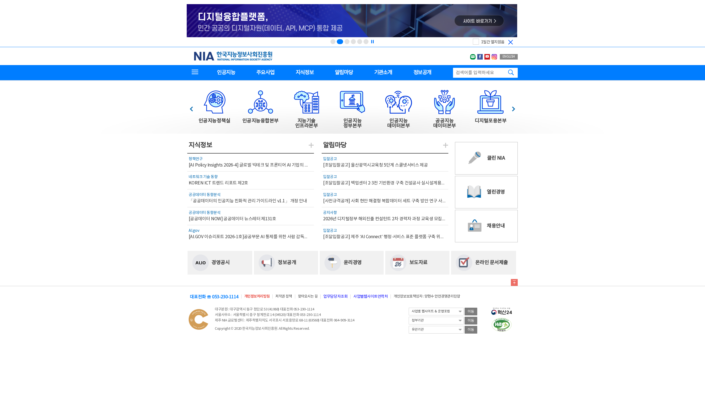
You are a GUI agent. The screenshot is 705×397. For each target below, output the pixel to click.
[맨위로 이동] (514, 283)
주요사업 (265, 72)
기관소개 (383, 72)
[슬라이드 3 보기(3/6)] (347, 41)
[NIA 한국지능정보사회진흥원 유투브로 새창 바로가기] (487, 57)
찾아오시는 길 (308, 296)
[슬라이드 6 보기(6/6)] (366, 41)
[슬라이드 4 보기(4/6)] (353, 41)
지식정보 (305, 72)
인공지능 (226, 72)
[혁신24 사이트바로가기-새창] (501, 309)
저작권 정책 (283, 296)
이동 (471, 312)
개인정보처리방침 (257, 296)
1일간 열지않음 (493, 42)
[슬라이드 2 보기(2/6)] (340, 41)
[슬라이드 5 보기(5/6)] (359, 41)
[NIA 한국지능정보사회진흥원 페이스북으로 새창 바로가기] (480, 57)
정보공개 (422, 72)
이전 (194, 107)
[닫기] (510, 42)
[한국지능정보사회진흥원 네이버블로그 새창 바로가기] (473, 57)
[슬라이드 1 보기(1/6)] (332, 41)
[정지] (372, 41)
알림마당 (344, 72)
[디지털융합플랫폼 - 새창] (352, 21)
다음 (510, 107)
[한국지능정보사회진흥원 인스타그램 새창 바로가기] (494, 57)
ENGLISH (509, 56)
